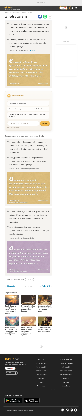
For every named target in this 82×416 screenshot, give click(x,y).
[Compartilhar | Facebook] (40, 17)
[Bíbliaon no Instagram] (71, 410)
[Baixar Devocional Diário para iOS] (32, 400)
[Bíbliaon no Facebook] (75, 410)
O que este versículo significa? (19, 103)
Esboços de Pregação (66, 363)
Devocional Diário (66, 371)
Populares (41, 378)
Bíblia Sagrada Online (12, 9)
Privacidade (41, 386)
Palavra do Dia (41, 371)
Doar (63, 8)
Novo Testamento (66, 374)
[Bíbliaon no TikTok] (67, 410)
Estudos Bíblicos (41, 363)
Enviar (45, 123)
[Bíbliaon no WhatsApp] (62, 410)
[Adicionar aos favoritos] (50, 17)
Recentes (66, 378)
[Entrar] (70, 8)
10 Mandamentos (66, 359)
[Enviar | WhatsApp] (45, 17)
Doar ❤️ (10, 368)
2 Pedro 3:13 (45, 286)
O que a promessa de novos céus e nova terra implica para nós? (27, 115)
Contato (66, 382)
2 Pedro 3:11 (11, 286)
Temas (41, 382)
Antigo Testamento (41, 374)
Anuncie (53, 390)
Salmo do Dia (66, 367)
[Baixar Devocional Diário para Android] (13, 400)
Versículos (41, 359)
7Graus (15, 410)
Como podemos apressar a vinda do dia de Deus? (25, 109)
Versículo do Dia (41, 367)
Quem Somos (66, 386)
